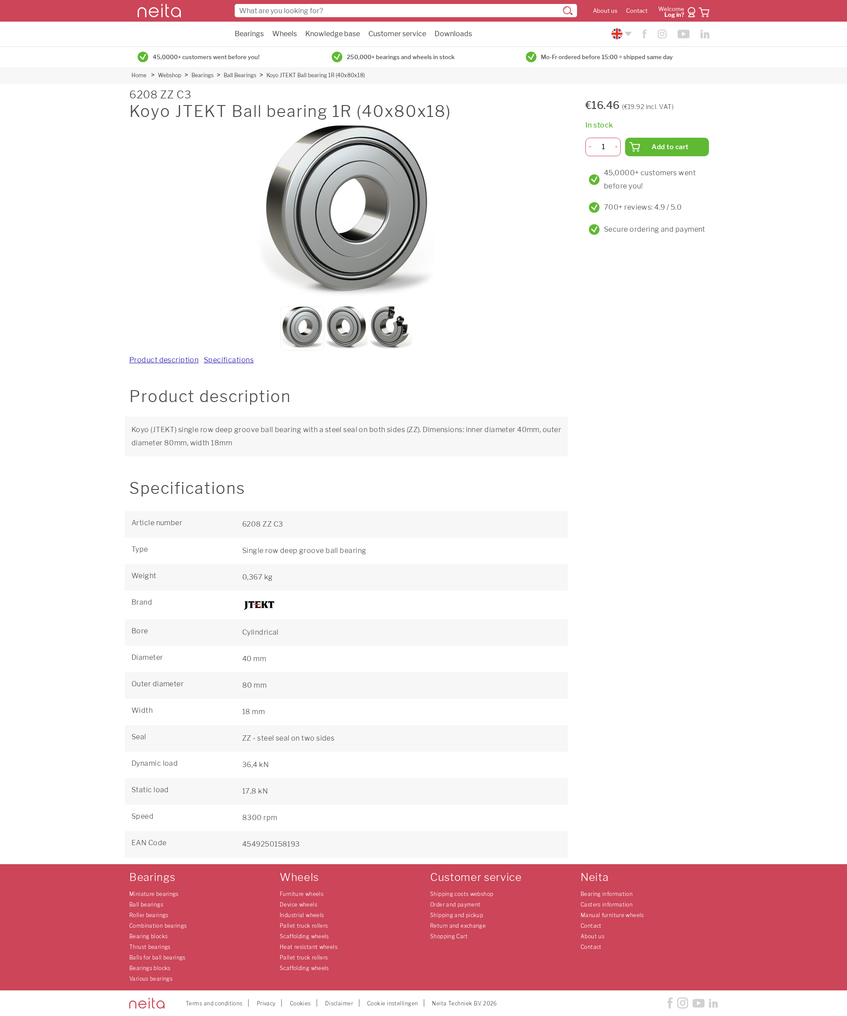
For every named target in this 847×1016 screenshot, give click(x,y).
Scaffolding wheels (304, 936)
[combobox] (406, 10)
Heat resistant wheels (308, 947)
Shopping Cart (449, 936)
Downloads (453, 34)
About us (605, 11)
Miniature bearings (154, 894)
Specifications (229, 360)
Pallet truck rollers (304, 925)
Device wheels (298, 904)
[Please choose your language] (620, 33)
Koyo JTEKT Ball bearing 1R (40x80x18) (315, 75)
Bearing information (607, 894)
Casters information (607, 904)
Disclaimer (339, 1003)
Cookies (300, 1003)
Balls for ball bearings (157, 957)
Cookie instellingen (392, 1003)
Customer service (397, 34)
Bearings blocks (150, 968)
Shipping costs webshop (461, 894)
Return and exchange (458, 925)
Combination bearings (158, 925)
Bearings (249, 34)
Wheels (284, 34)
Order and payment (455, 904)
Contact (637, 11)
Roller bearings (149, 915)
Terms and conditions (214, 1003)
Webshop (169, 75)
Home (138, 75)
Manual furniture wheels (612, 915)
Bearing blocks (148, 936)
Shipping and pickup (456, 915)
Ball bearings (146, 904)
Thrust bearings (150, 947)
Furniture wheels (301, 894)
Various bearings (150, 978)
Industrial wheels (302, 915)
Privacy (266, 1003)
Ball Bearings (240, 75)
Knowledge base (332, 34)
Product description (164, 360)
